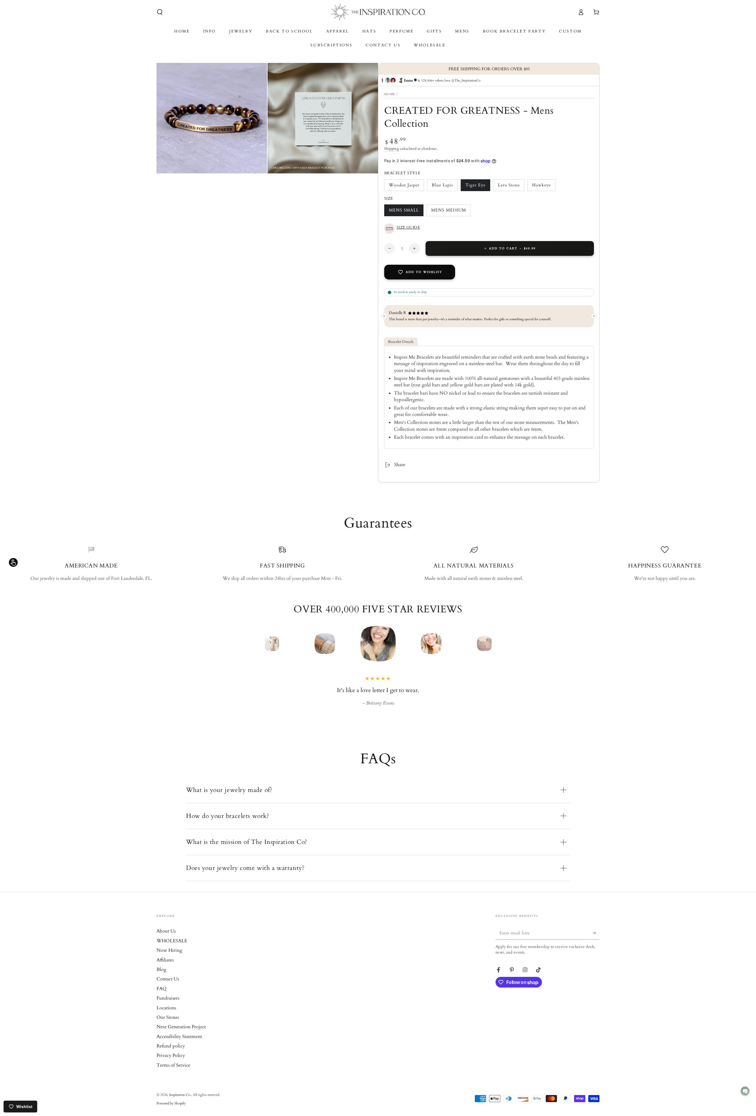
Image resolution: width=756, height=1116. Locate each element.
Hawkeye (543, 186)
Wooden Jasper (404, 186)
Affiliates (165, 968)
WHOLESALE (172, 949)
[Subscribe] (596, 941)
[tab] (400, 342)
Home (389, 94)
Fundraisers (168, 1006)
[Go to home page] (378, 12)
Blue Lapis (442, 186)
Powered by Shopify (171, 1111)
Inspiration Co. (180, 1103)
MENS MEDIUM (448, 211)
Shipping (391, 148)
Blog (161, 978)
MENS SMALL (404, 211)
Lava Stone (509, 186)
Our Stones (168, 1025)
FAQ (162, 997)
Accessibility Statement (179, 1045)
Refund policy (171, 1054)
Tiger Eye (476, 186)
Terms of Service (173, 1073)
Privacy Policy (171, 1063)
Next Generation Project (181, 1035)
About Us (166, 939)
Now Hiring (169, 958)
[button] (159, 12)
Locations (166, 1016)
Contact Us (168, 987)
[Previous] (258, 644)
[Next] (498, 644)
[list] (378, 564)
